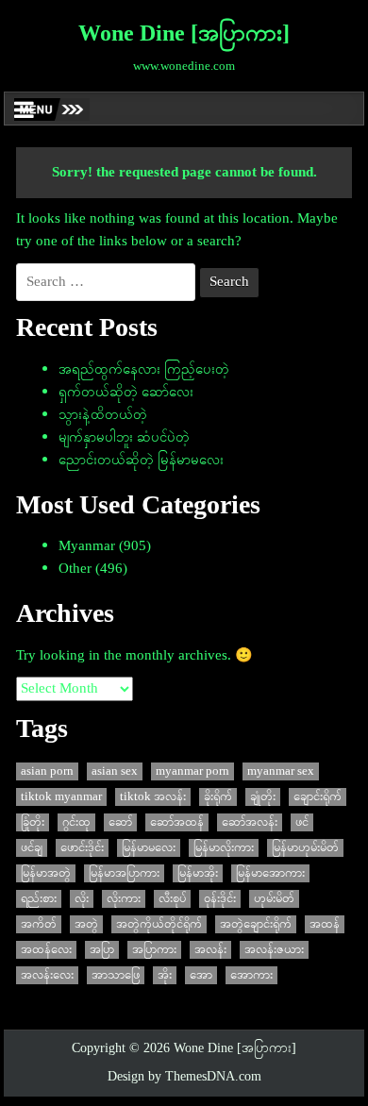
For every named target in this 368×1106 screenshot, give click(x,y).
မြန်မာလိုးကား (223, 848)
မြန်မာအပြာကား (124, 873)
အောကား (251, 975)
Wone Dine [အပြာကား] (184, 35)
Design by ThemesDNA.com (184, 1077)
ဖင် (302, 822)
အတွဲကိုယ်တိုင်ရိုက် (159, 924)
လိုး (82, 899)
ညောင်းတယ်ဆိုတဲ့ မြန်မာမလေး (141, 460)
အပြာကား (154, 950)
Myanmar (87, 546)
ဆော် (120, 822)
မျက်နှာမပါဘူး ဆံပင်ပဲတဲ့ (124, 437)
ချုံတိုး (263, 797)
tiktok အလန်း (153, 797)
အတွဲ (86, 924)
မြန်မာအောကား (270, 873)
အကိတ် (39, 924)
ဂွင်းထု (76, 822)
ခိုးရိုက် (218, 797)
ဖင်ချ (31, 848)
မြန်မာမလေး (149, 848)
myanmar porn (192, 771)
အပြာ (102, 950)
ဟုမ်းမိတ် (274, 899)
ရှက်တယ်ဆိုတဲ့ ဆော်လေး (126, 392)
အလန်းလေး (47, 975)
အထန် (324, 924)
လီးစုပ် (172, 899)
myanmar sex (280, 771)
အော (201, 975)
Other (75, 569)
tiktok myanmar (61, 797)
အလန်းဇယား (274, 950)
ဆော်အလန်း (249, 822)
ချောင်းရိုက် (317, 797)
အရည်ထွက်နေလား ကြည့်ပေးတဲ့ (144, 370)
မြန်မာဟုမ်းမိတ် (305, 848)
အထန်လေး (46, 950)
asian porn (47, 771)
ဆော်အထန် (177, 822)
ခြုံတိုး (32, 822)
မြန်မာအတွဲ (46, 873)
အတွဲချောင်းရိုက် (256, 924)
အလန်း (210, 950)
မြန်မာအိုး (197, 873)
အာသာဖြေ (116, 975)
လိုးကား (124, 899)
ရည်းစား (39, 899)
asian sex (115, 771)
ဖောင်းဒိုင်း (82, 848)
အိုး (165, 975)
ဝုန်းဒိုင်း (220, 899)
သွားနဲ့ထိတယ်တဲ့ (103, 415)
